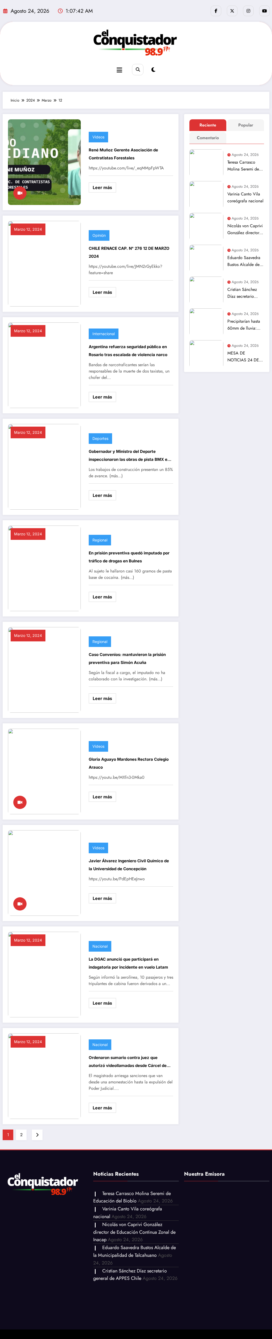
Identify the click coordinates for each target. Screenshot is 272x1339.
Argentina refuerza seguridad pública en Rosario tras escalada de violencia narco (128, 350)
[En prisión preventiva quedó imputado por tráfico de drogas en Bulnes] (44, 568)
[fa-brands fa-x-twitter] (232, 11)
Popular (245, 125)
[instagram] (248, 11)
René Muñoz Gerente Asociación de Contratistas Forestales (123, 153)
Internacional (103, 333)
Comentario (208, 138)
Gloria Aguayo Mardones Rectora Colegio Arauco (129, 763)
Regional (99, 540)
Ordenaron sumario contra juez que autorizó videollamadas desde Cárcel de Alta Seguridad (128, 1062)
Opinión (99, 235)
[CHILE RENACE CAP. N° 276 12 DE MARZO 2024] (44, 263)
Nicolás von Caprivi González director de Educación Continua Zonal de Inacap (245, 229)
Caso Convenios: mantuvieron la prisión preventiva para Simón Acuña (127, 658)
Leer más (102, 187)
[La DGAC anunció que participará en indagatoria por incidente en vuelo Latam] (44, 974)
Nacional (100, 946)
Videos (98, 137)
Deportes (100, 438)
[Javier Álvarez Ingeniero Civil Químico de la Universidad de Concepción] (44, 872)
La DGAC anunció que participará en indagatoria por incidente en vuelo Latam (128, 963)
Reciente (207, 125)
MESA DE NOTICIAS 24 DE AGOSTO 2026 (243, 357)
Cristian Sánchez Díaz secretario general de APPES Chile (243, 293)
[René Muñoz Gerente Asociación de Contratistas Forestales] (44, 162)
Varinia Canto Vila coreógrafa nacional (245, 197)
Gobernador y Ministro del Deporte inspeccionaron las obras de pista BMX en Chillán (129, 456)
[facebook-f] (216, 11)
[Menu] (119, 70)
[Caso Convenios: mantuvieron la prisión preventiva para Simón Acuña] (44, 669)
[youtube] (264, 11)
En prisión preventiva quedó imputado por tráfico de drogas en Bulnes (129, 556)
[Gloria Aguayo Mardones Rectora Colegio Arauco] (44, 771)
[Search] (137, 69)
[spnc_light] (153, 70)
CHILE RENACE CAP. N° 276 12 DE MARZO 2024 (129, 252)
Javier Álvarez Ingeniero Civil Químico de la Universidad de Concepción (129, 864)
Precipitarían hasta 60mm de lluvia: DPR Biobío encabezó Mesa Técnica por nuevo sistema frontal (243, 325)
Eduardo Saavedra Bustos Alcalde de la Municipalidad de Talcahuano (245, 261)
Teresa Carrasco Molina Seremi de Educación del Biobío (243, 166)
